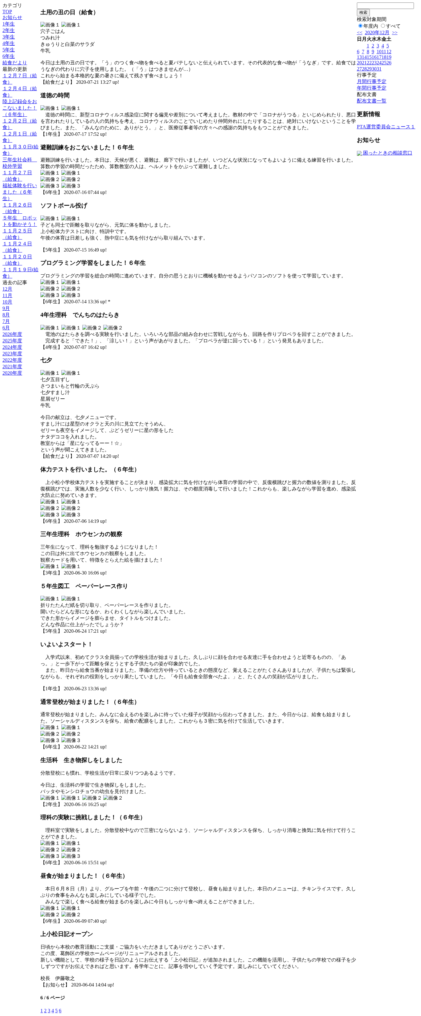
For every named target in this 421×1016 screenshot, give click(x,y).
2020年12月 (377, 32)
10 (379, 51)
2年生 (8, 30)
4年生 (8, 43)
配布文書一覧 (371, 100)
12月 (7, 289)
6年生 (8, 56)
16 (374, 57)
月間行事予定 (371, 81)
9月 (6, 308)
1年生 (8, 23)
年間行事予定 (371, 88)
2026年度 (12, 334)
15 (369, 57)
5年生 (8, 49)
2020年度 (12, 373)
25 (384, 62)
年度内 (370, 26)
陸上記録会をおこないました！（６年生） (19, 108)
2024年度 (12, 347)
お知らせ (12, 17)
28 (364, 68)
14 (364, 57)
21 (364, 62)
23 (374, 62)
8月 (6, 314)
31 (379, 68)
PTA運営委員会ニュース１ (386, 126)
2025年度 (12, 340)
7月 (6, 321)
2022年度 (12, 360)
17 (379, 57)
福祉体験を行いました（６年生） (19, 192)
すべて (393, 26)
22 (369, 62)
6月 (6, 327)
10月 (7, 301)
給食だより (14, 62)
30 (374, 68)
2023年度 (12, 353)
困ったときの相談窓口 (387, 152)
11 (384, 51)
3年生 (8, 36)
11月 (7, 295)
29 (369, 68)
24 (379, 62)
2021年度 (12, 366)
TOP (7, 11)
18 (384, 57)
